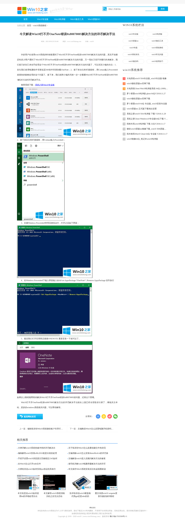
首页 (26, 19)
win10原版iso (133, 41)
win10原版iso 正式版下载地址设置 (140, 109)
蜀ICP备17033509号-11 (118, 516)
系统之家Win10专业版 (44, 85)
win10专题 (133, 48)
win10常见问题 (157, 54)
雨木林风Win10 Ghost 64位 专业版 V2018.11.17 (145, 134)
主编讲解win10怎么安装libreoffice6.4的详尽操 (88, 453)
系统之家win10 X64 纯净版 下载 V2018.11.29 (145, 114)
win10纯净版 (157, 34)
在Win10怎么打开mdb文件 (29, 464)
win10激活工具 (157, 41)
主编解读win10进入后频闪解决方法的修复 (87, 458)
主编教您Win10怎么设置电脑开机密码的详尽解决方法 (101, 429)
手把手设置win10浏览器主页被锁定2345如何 (37, 458)
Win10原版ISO (94, 19)
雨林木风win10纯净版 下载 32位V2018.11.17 (144, 124)
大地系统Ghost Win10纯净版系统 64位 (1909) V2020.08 (146, 88)
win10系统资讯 (133, 54)
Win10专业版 (42, 19)
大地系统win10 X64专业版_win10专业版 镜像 (145, 78)
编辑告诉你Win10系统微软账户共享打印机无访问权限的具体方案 (56, 429)
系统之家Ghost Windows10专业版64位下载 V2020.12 (146, 119)
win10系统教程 (39, 25)
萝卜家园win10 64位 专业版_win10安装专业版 (145, 104)
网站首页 (92, 508)
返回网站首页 (30, 417)
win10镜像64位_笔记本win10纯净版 (140, 139)
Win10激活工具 (77, 19)
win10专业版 (133, 34)
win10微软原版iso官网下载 (137, 83)
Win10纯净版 (59, 19)
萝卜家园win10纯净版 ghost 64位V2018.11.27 (145, 93)
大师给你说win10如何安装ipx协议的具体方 (37, 469)
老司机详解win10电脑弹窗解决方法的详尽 (87, 464)
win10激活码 (133, 61)
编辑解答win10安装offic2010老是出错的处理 (37, 453)
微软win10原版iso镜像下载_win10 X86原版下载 (145, 129)
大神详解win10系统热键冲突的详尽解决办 (36, 448)
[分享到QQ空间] (104, 416)
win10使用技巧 (157, 61)
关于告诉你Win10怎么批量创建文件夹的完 (87, 448)
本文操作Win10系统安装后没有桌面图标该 (87, 469)
